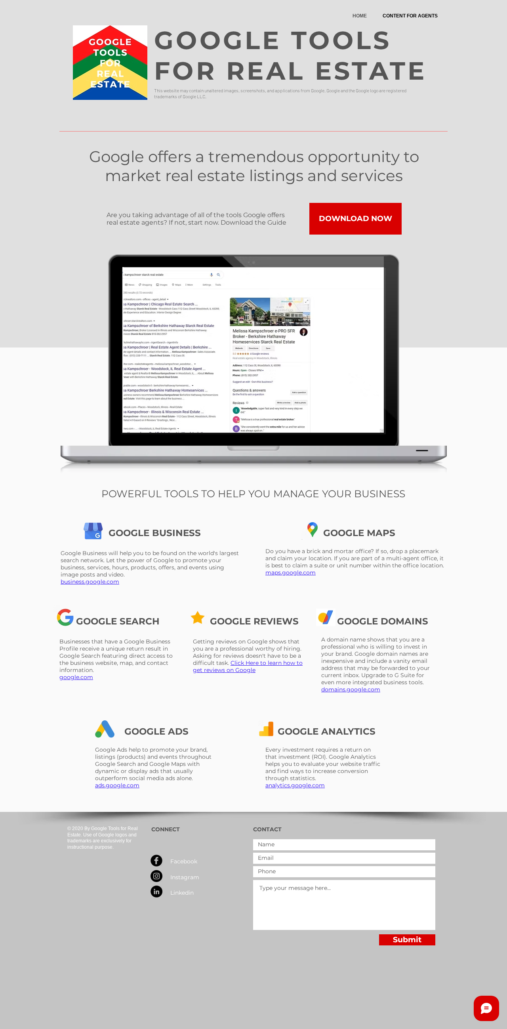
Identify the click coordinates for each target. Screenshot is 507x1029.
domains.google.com (350, 689)
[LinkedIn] (156, 891)
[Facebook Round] (156, 861)
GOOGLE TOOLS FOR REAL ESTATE (290, 55)
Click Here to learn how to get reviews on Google (248, 666)
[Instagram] (156, 876)
